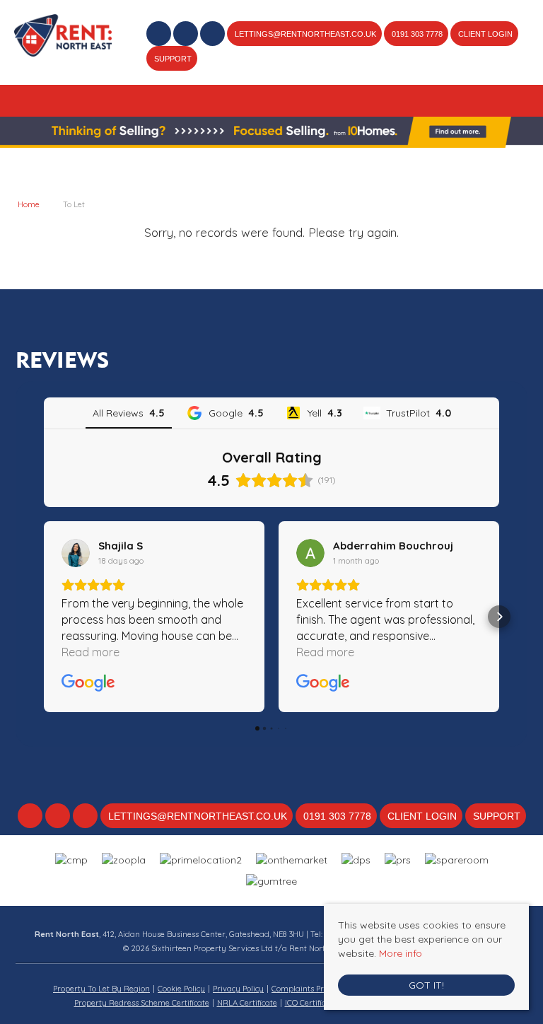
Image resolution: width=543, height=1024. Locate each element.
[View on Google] (76, 553)
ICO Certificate (311, 1003)
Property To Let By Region (101, 989)
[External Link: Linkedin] (213, 35)
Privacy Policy (238, 989)
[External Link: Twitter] (186, 35)
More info (400, 953)
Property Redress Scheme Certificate (141, 1003)
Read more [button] (90, 652)
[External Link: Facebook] (159, 35)
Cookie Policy (181, 989)
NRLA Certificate (247, 1003)
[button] (44, 616)
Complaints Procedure (313, 989)
